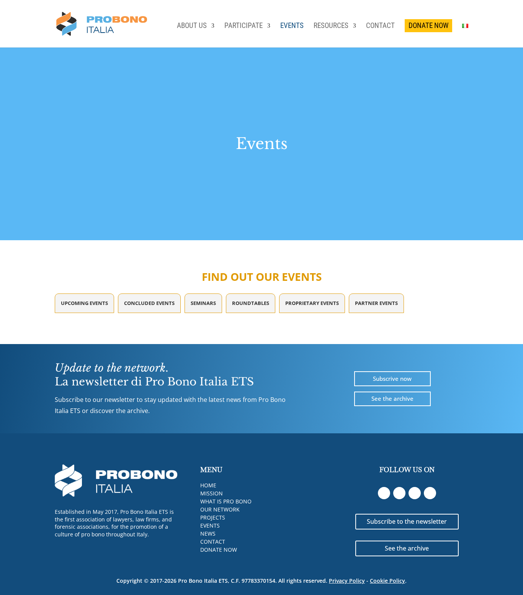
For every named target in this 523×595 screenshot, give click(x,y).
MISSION (211, 493)
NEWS (208, 533)
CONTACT (380, 26)
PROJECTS (212, 517)
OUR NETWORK (220, 509)
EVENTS (292, 26)
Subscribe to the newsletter (407, 521)
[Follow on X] (415, 493)
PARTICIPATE (243, 26)
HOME (208, 485)
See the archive (392, 398)
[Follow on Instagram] (430, 493)
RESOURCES (331, 26)
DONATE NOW (428, 25)
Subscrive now (392, 378)
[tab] (84, 303)
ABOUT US (192, 26)
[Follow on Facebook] (399, 493)
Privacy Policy (347, 580)
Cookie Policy (387, 580)
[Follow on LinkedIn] (384, 493)
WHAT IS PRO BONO (226, 501)
